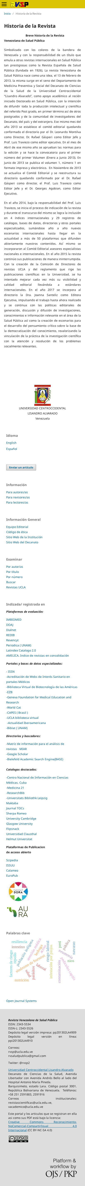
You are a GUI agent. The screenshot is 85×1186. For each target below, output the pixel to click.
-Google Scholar (17, 754)
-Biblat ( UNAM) (16, 728)
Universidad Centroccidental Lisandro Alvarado (40, 1070)
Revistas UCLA (16, 587)
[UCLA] (42, 395)
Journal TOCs (15, 808)
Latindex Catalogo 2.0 (21, 650)
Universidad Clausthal (21, 834)
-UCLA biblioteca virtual (22, 718)
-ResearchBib (15, 793)
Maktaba (12, 803)
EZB (9, 692)
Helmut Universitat (19, 839)
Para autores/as (17, 492)
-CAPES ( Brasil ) (17, 713)
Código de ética (17, 532)
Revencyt (12, 640)
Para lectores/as (17, 502)
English (11, 443)
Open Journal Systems (21, 1001)
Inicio (7, 13)
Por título (12, 572)
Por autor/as (14, 567)
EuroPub (12, 875)
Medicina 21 (15, 788)
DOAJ (9, 625)
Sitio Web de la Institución (24, 537)
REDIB (10, 635)
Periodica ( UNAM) (19, 645)
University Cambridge (21, 818)
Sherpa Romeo (16, 813)
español (11, 449)
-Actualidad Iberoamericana (26, 723)
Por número (14, 577)
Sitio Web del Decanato (22, 542)
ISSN (11, 671)
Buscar (11, 582)
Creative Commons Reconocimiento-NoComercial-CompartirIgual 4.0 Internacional (42, 1126)
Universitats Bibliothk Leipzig (27, 798)
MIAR (23, 749)
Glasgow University (19, 824)
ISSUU (10, 865)
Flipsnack (12, 829)
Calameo (12, 870)
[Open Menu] (4, 4)
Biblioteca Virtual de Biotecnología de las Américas (42, 687)
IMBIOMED (13, 620)
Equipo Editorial (17, 527)
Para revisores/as (18, 497)
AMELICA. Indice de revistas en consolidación (37, 655)
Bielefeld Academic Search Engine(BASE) (35, 759)
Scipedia (12, 860)
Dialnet (11, 630)
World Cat (14, 707)
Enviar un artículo (21, 467)
